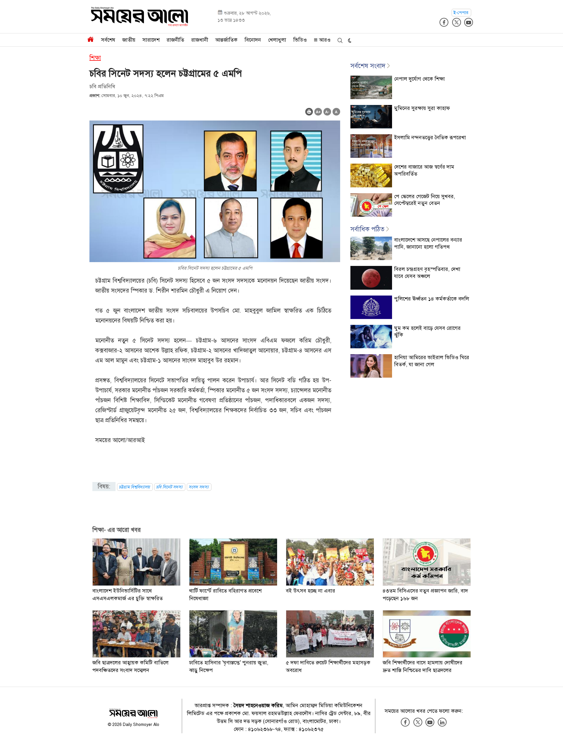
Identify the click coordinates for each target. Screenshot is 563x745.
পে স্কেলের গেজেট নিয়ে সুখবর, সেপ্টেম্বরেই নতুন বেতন (424, 199)
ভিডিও (300, 40)
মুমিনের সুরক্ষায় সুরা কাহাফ (422, 108)
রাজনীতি (175, 40)
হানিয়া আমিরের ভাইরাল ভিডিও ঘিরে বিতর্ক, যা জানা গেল (431, 360)
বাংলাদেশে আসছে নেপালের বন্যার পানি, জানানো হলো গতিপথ (428, 243)
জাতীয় (128, 40)
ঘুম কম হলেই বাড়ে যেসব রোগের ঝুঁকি (427, 331)
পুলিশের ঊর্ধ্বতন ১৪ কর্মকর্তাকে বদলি (431, 299)
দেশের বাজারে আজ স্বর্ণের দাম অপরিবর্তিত (424, 170)
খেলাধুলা (277, 40)
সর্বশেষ (108, 40)
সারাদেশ (151, 40)
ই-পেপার (461, 12)
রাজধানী (199, 40)
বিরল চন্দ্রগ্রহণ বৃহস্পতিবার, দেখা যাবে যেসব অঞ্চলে (427, 272)
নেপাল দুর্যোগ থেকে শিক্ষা (419, 79)
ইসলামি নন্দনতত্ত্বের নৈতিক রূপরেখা (430, 137)
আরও (324, 40)
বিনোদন (253, 40)
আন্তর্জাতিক (226, 40)
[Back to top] (554, 733)
